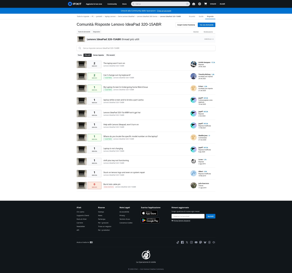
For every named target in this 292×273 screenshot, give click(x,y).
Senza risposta (98, 55)
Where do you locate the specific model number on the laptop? (130, 136)
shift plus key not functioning (116, 160)
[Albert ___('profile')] (193, 173)
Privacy (122, 215)
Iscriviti (211, 216)
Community (112, 4)
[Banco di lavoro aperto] (193, 4)
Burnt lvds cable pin (111, 184)
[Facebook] (182, 242)
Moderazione (208, 32)
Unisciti (213, 4)
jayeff (200, 98)
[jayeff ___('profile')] (193, 100)
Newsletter (81, 226)
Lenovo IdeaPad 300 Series (147, 16)
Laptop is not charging (113, 148)
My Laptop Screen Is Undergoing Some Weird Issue (125, 87)
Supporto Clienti (83, 215)
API (78, 230)
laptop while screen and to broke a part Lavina (123, 100)
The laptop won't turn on (114, 63)
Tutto (80, 55)
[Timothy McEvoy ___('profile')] (193, 76)
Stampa (101, 212)
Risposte (210, 16)
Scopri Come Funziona (186, 25)
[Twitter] (187, 242)
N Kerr (200, 86)
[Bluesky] (205, 242)
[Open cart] (205, 4)
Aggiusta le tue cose (94, 4)
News (100, 215)
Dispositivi (96, 32)
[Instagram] (191, 242)
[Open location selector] (199, 4)
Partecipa (101, 219)
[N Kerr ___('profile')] (193, 88)
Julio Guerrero (203, 183)
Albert (200, 171)
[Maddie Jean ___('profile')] (193, 137)
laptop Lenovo (110, 16)
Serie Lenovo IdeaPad (126, 16)
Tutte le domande (84, 32)
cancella (207, 39)
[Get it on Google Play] (150, 220)
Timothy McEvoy (204, 74)
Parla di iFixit (81, 219)
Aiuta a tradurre (83, 242)
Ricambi (192, 16)
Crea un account (164, 10)
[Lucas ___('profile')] (193, 161)
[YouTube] (196, 242)
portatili (99, 16)
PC (93, 16)
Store (124, 4)
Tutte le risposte (83, 16)
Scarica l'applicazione (150, 207)
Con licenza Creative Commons (152, 269)
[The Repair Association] (214, 242)
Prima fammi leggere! (182, 220)
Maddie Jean (203, 136)
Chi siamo (80, 212)
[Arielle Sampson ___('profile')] (193, 64)
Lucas (200, 159)
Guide (201, 16)
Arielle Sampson (204, 62)
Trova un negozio (104, 226)
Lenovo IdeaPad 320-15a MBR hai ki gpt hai (121, 112)
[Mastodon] (200, 242)
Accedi (222, 4)
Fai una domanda (206, 25)
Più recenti (111, 55)
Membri (196, 32)
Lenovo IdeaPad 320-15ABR (170, 16)
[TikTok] (177, 242)
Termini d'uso (125, 219)
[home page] (74, 4)
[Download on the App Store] (149, 213)
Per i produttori (104, 230)
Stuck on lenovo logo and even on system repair (124, 172)
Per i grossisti (103, 223)
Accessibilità (124, 212)
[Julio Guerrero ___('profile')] (193, 185)
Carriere (80, 223)
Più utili (87, 55)
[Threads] (209, 242)
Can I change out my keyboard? (117, 75)
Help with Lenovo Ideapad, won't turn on (121, 124)
